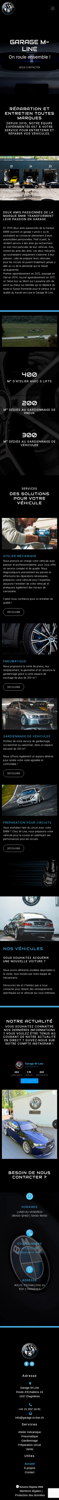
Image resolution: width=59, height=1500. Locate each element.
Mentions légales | (31, 1491)
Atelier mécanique (29, 1432)
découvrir (13, 773)
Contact (29, 1472)
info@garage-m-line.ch (30, 1252)
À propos (29, 1468)
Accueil (30, 1463)
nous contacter (29, 67)
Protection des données (30, 1495)
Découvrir (13, 612)
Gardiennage (29, 1440)
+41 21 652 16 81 (29, 1248)
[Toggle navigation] (52, 8)
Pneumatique (29, 1436)
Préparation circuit (29, 1444)
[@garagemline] (19, 1065)
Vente (29, 1449)
